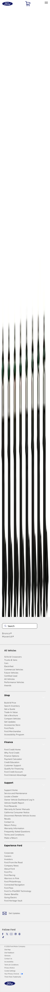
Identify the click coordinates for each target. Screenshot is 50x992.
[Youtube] (11, 934)
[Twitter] (7, 934)
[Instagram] (16, 934)
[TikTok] (3, 937)
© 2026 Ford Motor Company (14, 946)
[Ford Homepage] (9, 985)
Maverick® (8, 636)
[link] (7, 950)
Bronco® (7, 633)
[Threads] (19, 934)
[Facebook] (3, 934)
